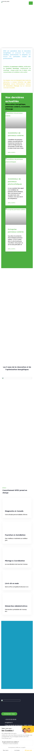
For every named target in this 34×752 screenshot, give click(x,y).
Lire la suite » (12, 152)
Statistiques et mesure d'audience (10, 743)
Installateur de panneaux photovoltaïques (15, 181)
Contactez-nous (9, 714)
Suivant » (9, 258)
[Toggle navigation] (31, 3)
